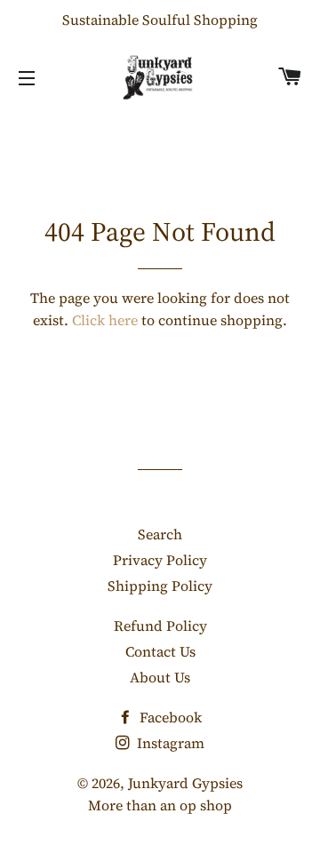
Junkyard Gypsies (185, 783)
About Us (160, 677)
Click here (105, 320)
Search (160, 534)
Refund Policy (160, 625)
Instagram (168, 743)
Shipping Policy (160, 585)
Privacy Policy (160, 560)
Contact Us (160, 651)
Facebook (169, 717)
